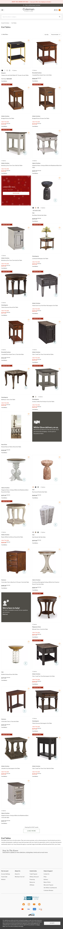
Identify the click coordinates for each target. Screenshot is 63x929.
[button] (55, 10)
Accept (52, 923)
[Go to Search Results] (59, 16)
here (22, 926)
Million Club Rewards (50, 887)
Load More (31, 831)
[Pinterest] (39, 905)
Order (4, 876)
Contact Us (38, 5)
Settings (5, 874)
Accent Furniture (5, 23)
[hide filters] (5, 34)
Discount (34, 876)
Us (17, 874)
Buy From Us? (20, 876)
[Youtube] (34, 905)
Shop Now (16, 193)
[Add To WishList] (29, 40)
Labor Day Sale (5, 121)
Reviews (48, 890)
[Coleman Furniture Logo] (28, 10)
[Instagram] (29, 905)
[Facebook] (23, 905)
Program (33, 874)
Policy (47, 882)
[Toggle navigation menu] (2, 10)
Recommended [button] (54, 34)
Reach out (5, 614)
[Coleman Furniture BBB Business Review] (31, 899)
